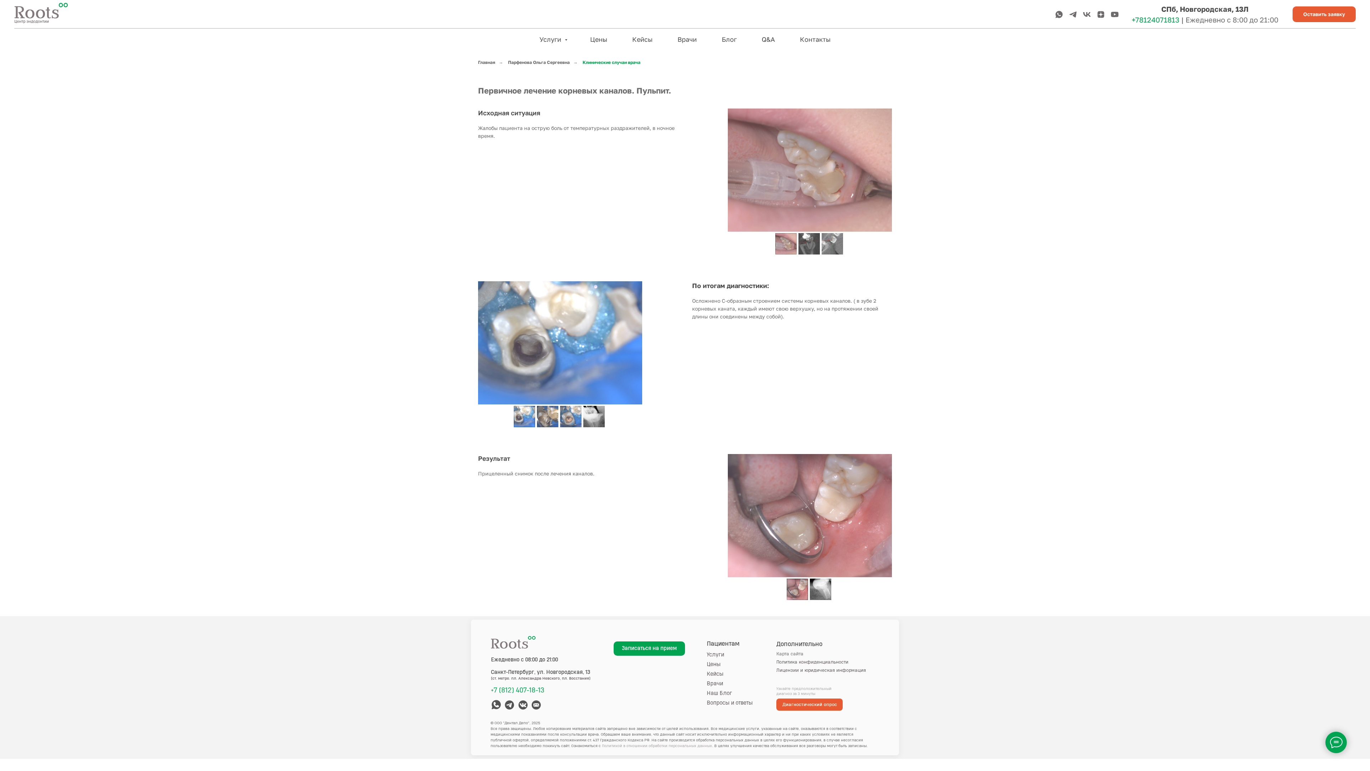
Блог (729, 39)
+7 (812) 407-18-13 (517, 690)
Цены (598, 39)
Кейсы (642, 39)
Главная (486, 62)
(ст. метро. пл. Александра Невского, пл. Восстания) (540, 678)
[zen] (1100, 14)
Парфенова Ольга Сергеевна (539, 62)
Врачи (687, 39)
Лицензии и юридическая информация (821, 670)
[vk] (1086, 14)
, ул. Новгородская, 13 (540, 672)
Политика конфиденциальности (812, 662)
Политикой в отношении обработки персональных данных (657, 746)
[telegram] (1073, 14)
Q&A (768, 39)
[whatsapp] (1059, 14)
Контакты (815, 39)
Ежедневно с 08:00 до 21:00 (524, 659)
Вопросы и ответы (730, 703)
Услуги (551, 39)
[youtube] (1114, 14)
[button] (1324, 14)
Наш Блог (719, 693)
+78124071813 (1155, 19)
